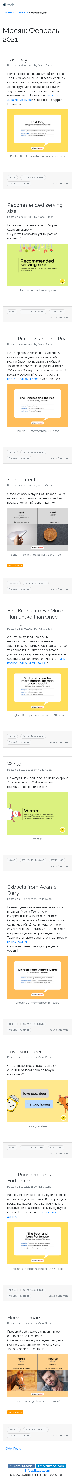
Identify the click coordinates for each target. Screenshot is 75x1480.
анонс (12, 177)
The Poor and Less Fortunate (29, 1178)
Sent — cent (21, 480)
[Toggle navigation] (23, 5)
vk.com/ (21, 1466)
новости (13, 583)
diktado (9, 5)
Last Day (17, 60)
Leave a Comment (58, 183)
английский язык (34, 177)
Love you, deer (24, 1052)
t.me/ (51, 1466)
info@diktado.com (37, 1470)
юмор (12, 311)
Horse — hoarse (25, 1317)
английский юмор (34, 311)
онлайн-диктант (20, 183)
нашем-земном (17, 942)
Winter (15, 764)
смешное (58, 311)
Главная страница (15, 12)
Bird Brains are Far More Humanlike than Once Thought (35, 617)
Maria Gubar (45, 65)
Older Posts (13, 1448)
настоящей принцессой (23, 379)
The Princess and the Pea (37, 339)
